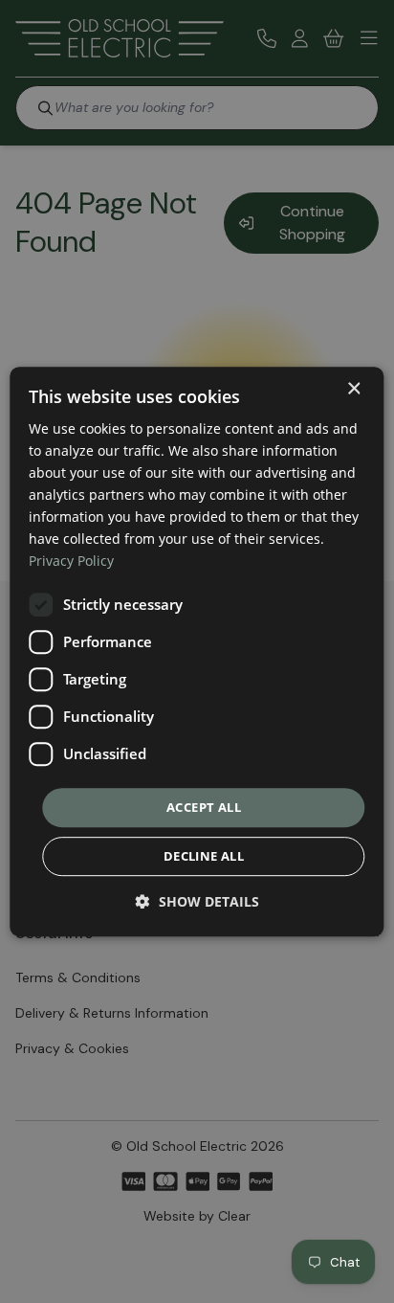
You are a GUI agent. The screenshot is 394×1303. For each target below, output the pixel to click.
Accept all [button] (203, 807)
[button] (197, 901)
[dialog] (196, 652)
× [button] (353, 389)
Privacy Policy (71, 561)
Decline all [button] (204, 856)
